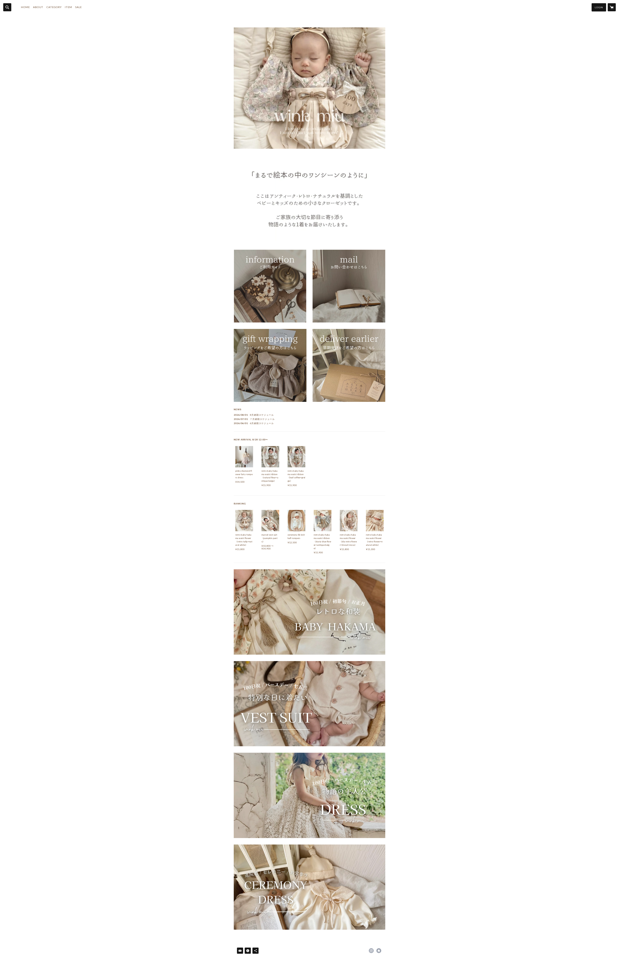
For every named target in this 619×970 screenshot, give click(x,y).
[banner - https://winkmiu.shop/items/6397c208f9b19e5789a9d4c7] (270, 365)
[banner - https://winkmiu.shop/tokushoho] (270, 286)
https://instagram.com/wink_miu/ (371, 950)
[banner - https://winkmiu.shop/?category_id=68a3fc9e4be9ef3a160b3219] (309, 887)
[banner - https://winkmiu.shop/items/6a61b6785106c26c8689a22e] (349, 365)
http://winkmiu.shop (378, 950)
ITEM (68, 7)
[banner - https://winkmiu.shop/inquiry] (349, 286)
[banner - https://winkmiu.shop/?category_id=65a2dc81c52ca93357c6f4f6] (309, 612)
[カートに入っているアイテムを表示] (612, 7)
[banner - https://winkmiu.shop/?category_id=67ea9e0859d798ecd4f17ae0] (309, 703)
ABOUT (38, 7)
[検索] (7, 7)
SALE (78, 7)
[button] (599, 7)
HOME (25, 7)
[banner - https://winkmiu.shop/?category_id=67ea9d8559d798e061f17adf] (309, 795)
